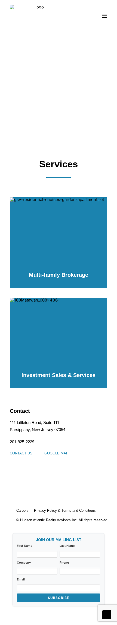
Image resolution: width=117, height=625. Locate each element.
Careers (22, 510)
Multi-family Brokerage (58, 275)
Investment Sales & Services (58, 375)
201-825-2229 (22, 441)
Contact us (21, 453)
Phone (64, 562)
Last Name (67, 546)
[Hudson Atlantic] (37, 16)
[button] (104, 16)
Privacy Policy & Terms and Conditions (65, 510)
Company (24, 562)
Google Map (56, 453)
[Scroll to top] (106, 614)
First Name (24, 546)
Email (21, 579)
